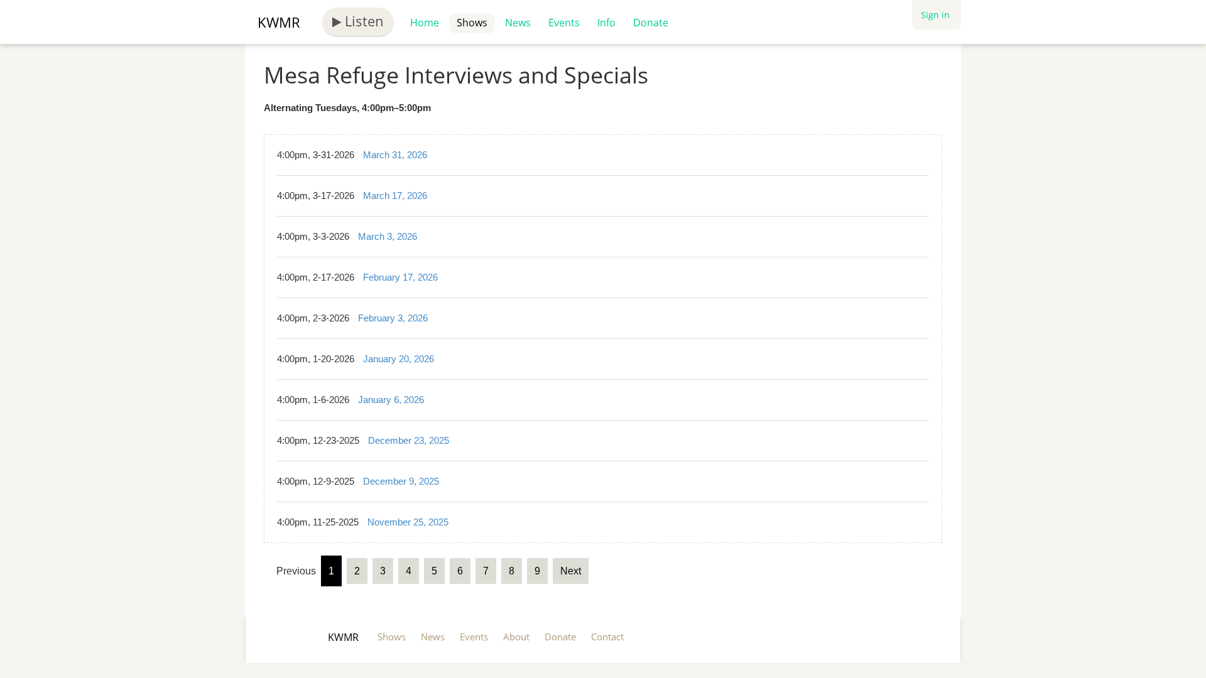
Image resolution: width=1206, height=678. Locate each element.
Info (606, 23)
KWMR (279, 22)
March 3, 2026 (387, 236)
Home (424, 23)
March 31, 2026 (395, 154)
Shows (472, 23)
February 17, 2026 (400, 277)
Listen (362, 20)
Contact (607, 636)
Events (564, 23)
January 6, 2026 (391, 399)
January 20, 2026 (398, 358)
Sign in (935, 15)
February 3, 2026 (393, 318)
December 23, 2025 (408, 440)
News (518, 23)
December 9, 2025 (401, 481)
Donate (650, 23)
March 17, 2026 (395, 195)
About (516, 636)
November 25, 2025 (407, 522)
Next (570, 571)
